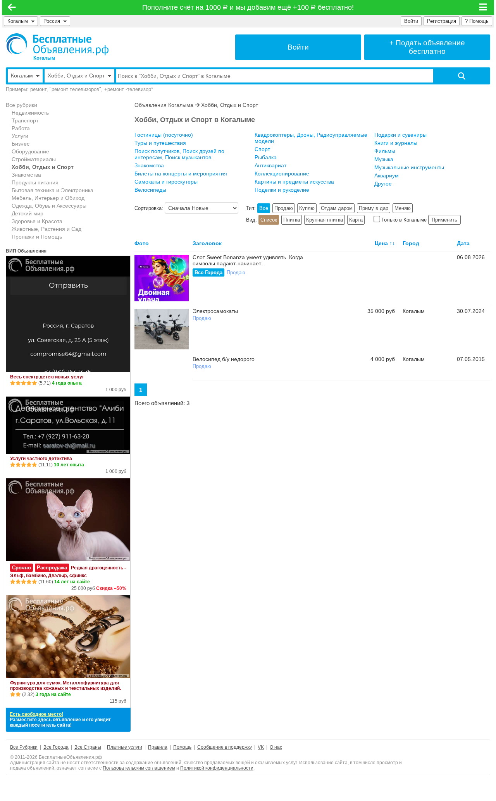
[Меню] (483, 7)
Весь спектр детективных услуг (47, 377)
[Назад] (12, 7)
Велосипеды (150, 190)
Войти (411, 21)
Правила (157, 747)
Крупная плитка (324, 220)
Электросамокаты (215, 311)
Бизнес (20, 144)
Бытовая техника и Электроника (52, 190)
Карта (356, 220)
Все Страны (87, 747)
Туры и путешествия (160, 143)
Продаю (283, 208)
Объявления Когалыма (163, 105)
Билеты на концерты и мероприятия (180, 173)
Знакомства (26, 175)
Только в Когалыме (404, 220)
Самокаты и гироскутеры (166, 182)
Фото (141, 243)
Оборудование (30, 151)
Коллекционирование (282, 173)
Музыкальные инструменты (409, 167)
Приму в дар (373, 208)
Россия (53, 21)
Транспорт (25, 120)
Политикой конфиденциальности (216, 768)
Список (268, 220)
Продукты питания (35, 182)
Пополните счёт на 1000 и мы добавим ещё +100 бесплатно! (248, 7)
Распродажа (52, 568)
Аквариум (386, 175)
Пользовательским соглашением (139, 768)
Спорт (262, 149)
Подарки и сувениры (400, 135)
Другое (383, 183)
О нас (276, 747)
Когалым (17, 21)
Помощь (182, 747)
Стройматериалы (34, 159)
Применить (444, 220)
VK (261, 747)
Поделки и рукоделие (282, 190)
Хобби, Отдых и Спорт (43, 167)
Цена (381, 243)
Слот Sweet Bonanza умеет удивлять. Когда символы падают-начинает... (248, 260)
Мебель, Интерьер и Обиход (48, 198)
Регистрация (441, 21)
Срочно (21, 568)
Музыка (383, 159)
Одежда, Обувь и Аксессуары (49, 206)
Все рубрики (21, 105)
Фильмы (384, 151)
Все (263, 208)
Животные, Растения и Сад (46, 229)
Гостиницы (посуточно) (163, 135)
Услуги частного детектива (41, 458)
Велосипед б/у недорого (224, 359)
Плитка (291, 220)
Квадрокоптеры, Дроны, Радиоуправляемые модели (311, 138)
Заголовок (207, 243)
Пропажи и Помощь (37, 237)
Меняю (402, 208)
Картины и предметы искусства (294, 182)
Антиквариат (270, 165)
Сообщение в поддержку (224, 747)
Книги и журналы (395, 143)
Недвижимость (30, 113)
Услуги (20, 136)
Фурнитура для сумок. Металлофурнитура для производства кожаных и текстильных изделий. (65, 685)
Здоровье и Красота (37, 221)
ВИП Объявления (26, 251)
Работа (21, 128)
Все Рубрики (24, 747)
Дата (463, 243)
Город (411, 243)
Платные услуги (124, 747)
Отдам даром (337, 208)
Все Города (208, 272)
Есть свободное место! (36, 714)
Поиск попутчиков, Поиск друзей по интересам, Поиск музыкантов (179, 154)
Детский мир (27, 213)
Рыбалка (266, 157)
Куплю (307, 208)
